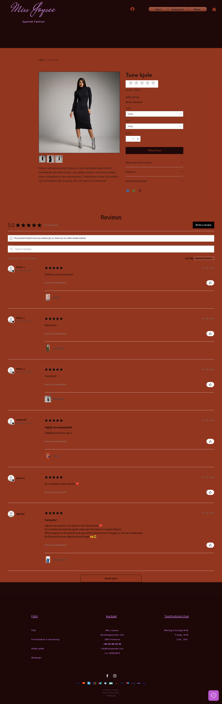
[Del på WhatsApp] (134, 191)
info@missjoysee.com (112, 648)
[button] (214, 9)
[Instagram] (115, 676)
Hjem (42, 59)
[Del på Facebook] (128, 191)
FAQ (33, 630)
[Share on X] (140, 191)
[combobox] (154, 114)
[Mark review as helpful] (210, 282)
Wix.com (113, 695)
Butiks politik (37, 648)
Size (128, 120)
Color (129, 108)
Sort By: (189, 258)
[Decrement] (128, 139)
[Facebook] (107, 676)
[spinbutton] (133, 139)
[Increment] (138, 139)
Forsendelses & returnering (45, 639)
